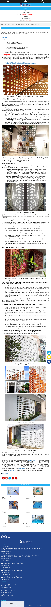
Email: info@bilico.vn (25, 12)
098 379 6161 (7, 570)
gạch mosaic (22, 468)
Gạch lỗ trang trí (6, 54)
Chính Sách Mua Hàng (6, 585)
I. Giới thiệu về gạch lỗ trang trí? (13, 42)
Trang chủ (4, 24)
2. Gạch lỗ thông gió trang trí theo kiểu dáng (18, 47)
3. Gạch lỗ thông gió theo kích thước (17, 48)
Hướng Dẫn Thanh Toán (6, 594)
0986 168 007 (14, 549)
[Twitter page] (5, 536)
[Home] (25, 4)
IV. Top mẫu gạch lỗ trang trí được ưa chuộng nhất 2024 (18, 52)
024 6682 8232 (19, 570)
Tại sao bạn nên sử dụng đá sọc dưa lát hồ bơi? (13, 523)
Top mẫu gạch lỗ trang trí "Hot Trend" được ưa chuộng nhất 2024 (26, 24)
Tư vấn (25, 10)
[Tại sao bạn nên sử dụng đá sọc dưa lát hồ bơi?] (13, 519)
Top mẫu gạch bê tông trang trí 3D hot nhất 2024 (15, 62)
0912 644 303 (14, 556)
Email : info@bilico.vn (25, 18)
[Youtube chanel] (9, 536)
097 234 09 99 (7, 563)
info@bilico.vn (7, 551)
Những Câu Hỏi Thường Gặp (7, 595)
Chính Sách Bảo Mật (5, 589)
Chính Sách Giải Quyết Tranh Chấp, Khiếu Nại (10, 584)
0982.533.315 (13, 470)
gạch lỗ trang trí (5, 473)
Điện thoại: (25, 14)
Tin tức (9, 24)
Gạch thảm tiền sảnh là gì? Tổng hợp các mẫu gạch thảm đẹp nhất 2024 (20, 63)
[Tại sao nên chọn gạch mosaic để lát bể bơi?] (37, 491)
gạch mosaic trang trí (33, 460)
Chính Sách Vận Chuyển (6, 587)
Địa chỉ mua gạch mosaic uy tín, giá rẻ (34, 509)
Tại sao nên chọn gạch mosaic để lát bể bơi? (36, 496)
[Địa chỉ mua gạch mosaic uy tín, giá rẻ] (37, 505)
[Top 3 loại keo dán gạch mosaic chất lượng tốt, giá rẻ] (13, 491)
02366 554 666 (20, 563)
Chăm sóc (25, 16)
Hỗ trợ (25, 8)
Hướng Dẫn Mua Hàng (6, 592)
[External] (49, 353)
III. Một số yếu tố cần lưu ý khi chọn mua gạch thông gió (18, 51)
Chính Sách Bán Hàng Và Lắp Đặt (8, 590)
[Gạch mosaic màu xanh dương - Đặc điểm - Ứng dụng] (37, 519)
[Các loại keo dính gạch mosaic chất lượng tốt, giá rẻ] (13, 505)
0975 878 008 (7, 577)
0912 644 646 (8, 556)
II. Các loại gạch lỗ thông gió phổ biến (14, 43)
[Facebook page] (2, 536)
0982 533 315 (8, 549)
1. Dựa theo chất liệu (13, 45)
